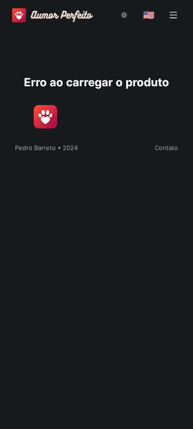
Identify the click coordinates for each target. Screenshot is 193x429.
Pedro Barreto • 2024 (46, 147)
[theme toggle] (124, 15)
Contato (166, 147)
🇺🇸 (149, 15)
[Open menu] (173, 15)
